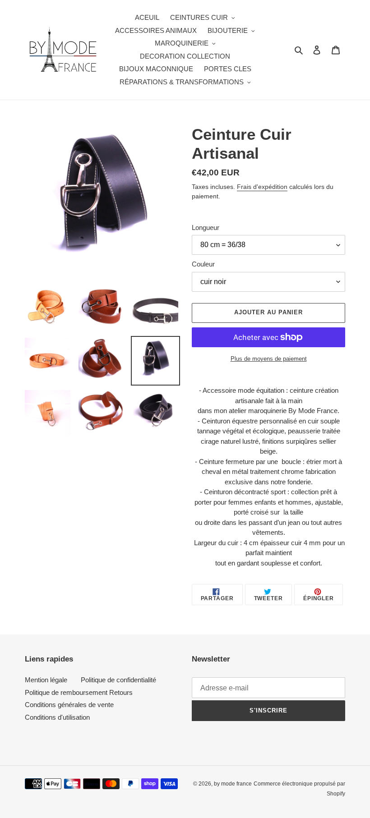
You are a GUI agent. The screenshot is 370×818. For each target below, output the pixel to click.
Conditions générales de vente (69, 704)
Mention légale (46, 680)
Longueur (205, 227)
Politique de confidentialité (118, 680)
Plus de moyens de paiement (269, 358)
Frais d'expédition (262, 186)
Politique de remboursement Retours (79, 692)
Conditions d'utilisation (57, 717)
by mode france (233, 784)
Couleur (203, 264)
